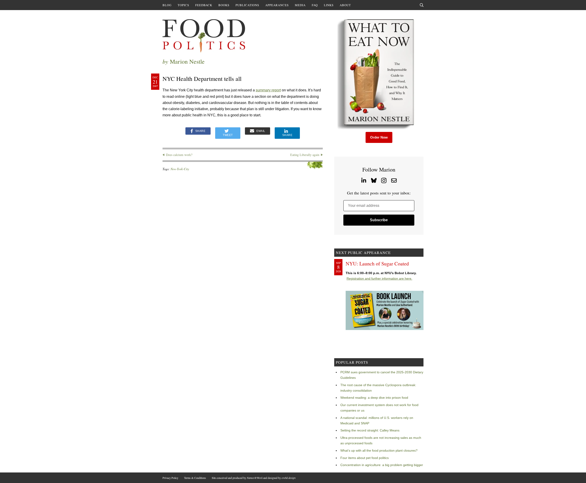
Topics (183, 5)
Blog (167, 5)
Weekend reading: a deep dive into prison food (374, 397)
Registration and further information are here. (379, 278)
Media (300, 5)
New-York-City (180, 169)
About (345, 5)
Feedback (203, 5)
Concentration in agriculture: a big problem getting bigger (381, 465)
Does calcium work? (179, 155)
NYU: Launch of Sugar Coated (377, 263)
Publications (247, 5)
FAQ (315, 5)
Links (329, 5)
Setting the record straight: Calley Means (369, 430)
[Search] (422, 5)
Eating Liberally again (304, 155)
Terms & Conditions (195, 478)
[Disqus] (243, 236)
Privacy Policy (170, 478)
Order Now (379, 137)
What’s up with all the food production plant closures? (379, 450)
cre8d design (289, 478)
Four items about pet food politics (364, 458)
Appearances (277, 5)
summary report (268, 90)
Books (223, 5)
